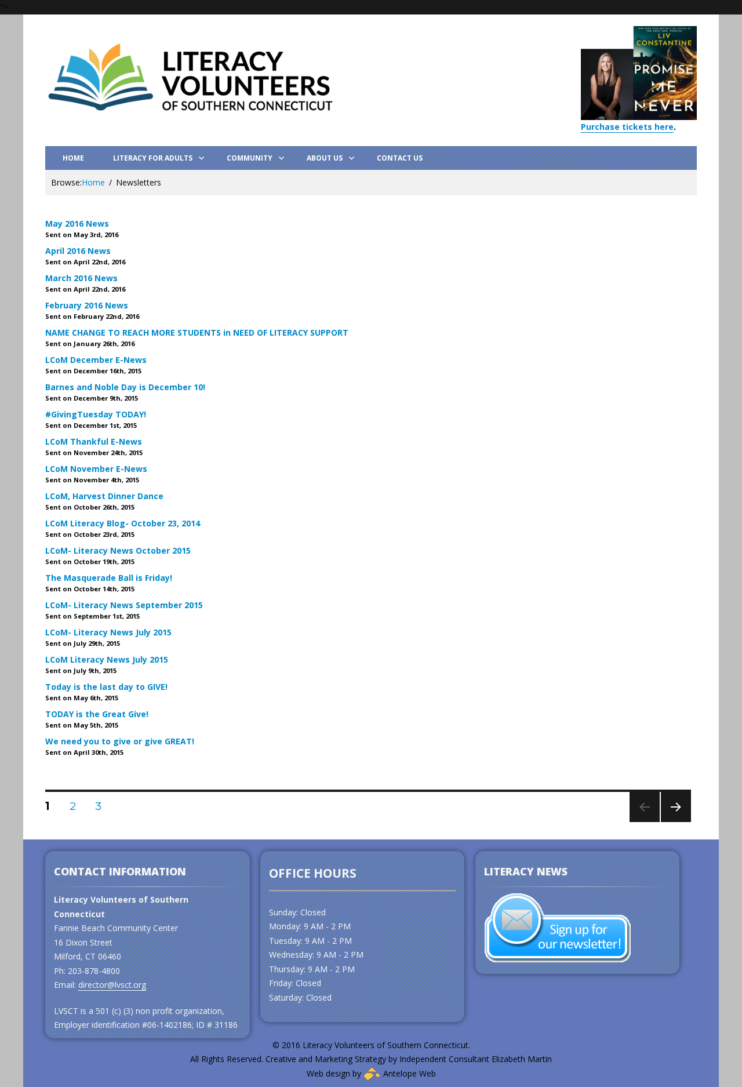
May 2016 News (77, 223)
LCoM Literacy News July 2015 (106, 659)
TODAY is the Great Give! (96, 713)
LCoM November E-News (96, 468)
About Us (325, 158)
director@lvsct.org (112, 984)
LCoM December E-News (96, 359)
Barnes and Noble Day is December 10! (125, 386)
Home (73, 158)
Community (249, 158)
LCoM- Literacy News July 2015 (108, 632)
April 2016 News (78, 250)
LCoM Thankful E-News (93, 441)
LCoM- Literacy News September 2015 (124, 604)
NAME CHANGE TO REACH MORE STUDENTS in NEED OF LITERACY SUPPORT (196, 332)
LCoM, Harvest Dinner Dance (104, 495)
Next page (676, 821)
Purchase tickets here (627, 126)
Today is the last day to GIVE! (106, 686)
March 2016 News (81, 277)
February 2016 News (86, 305)
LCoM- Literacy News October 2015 (118, 550)
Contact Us (400, 158)
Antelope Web (408, 1073)
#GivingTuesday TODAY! (95, 414)
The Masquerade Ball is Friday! (108, 577)
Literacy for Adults (152, 158)
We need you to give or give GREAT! (119, 741)
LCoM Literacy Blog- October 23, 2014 (122, 523)
